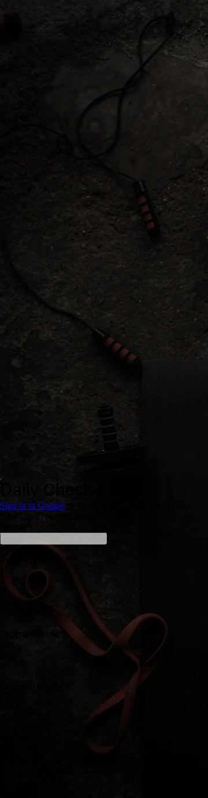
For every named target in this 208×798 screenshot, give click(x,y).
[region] (104, 146)
